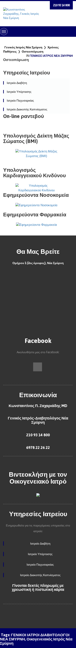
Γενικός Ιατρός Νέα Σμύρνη (23, 47)
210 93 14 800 (61, 5)
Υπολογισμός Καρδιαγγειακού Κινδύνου (34, 172)
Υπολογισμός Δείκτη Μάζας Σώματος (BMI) (36, 138)
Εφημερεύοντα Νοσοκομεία (36, 195)
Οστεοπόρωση (32, 51)
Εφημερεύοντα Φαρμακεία (34, 214)
